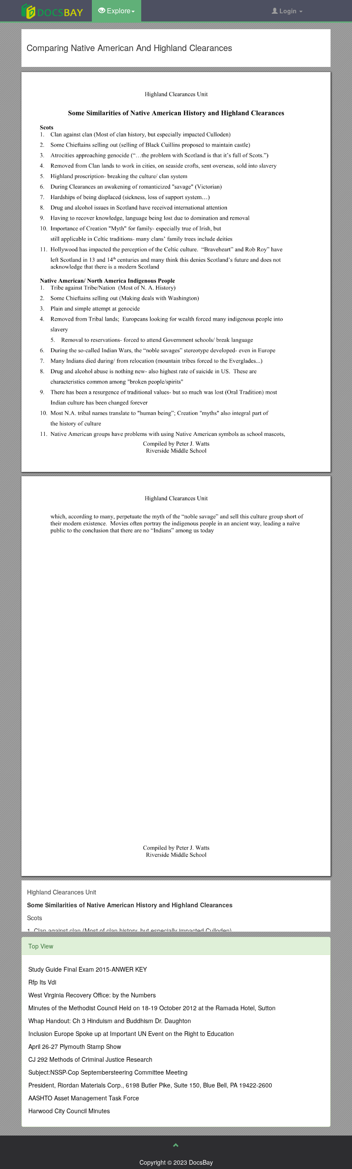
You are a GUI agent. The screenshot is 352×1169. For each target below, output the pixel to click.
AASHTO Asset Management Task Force (83, 1097)
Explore (117, 10)
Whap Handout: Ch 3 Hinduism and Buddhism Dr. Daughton (109, 1020)
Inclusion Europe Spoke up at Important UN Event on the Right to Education (131, 1033)
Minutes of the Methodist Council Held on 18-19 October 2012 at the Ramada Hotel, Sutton (152, 1007)
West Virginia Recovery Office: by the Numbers (92, 995)
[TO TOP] (176, 1145)
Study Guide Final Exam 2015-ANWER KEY (87, 969)
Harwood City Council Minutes (69, 1110)
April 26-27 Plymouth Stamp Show (74, 1046)
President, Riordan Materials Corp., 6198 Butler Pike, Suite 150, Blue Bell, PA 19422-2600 (150, 1085)
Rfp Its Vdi (42, 982)
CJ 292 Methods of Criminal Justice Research (90, 1059)
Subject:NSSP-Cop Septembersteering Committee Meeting (108, 1072)
